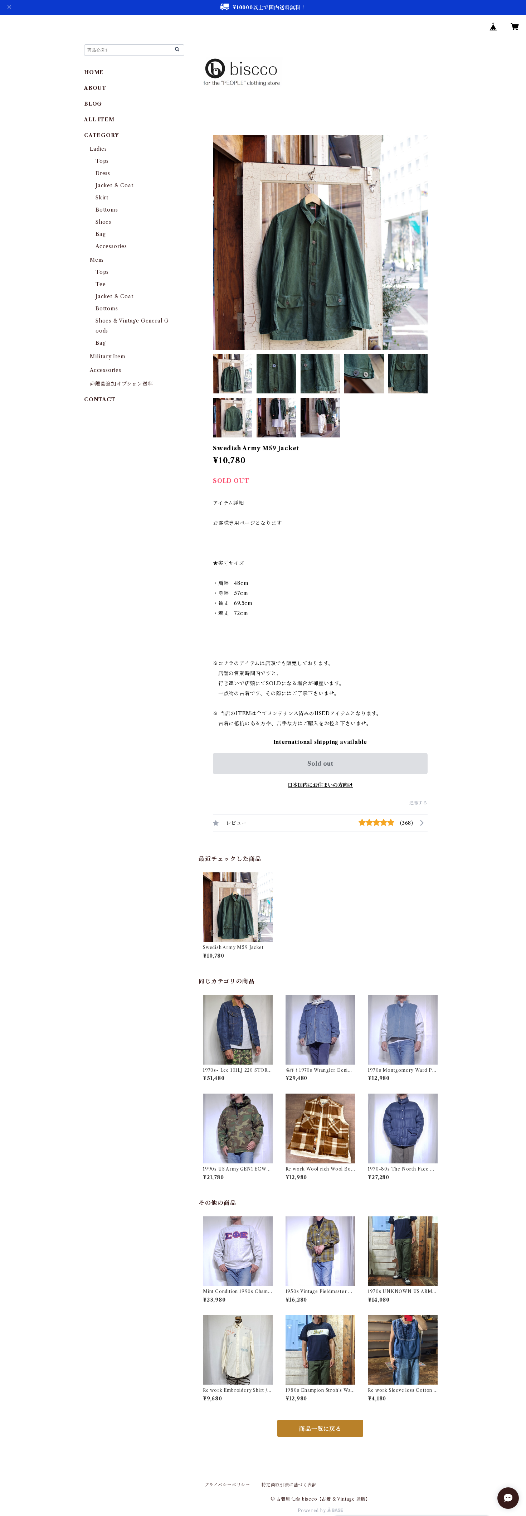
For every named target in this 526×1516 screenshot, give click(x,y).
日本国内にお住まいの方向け (320, 785)
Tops (102, 161)
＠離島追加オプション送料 (121, 384)
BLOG (93, 104)
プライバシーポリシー (227, 1484)
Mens (97, 260)
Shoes (103, 222)
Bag (101, 234)
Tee (101, 284)
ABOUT (95, 88)
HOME (94, 72)
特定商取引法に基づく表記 (289, 1484)
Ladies (101, 149)
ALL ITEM (99, 119)
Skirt (102, 197)
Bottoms (107, 210)
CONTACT (100, 399)
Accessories (111, 246)
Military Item (107, 356)
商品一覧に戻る (320, 1428)
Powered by (312, 1510)
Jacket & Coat (114, 185)
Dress (103, 173)
